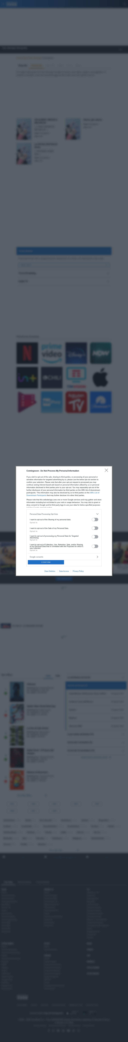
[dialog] (64, 521)
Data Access (64, 571)
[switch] (95, 519)
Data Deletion (49, 571)
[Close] (107, 471)
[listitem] (64, 514)
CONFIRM (46, 562)
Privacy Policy (78, 571)
